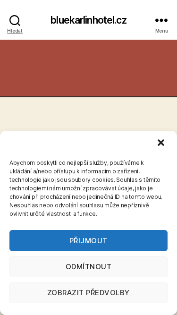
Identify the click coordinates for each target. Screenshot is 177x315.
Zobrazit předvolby (88, 292)
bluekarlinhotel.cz (88, 20)
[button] (162, 143)
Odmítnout (89, 266)
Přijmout (88, 240)
